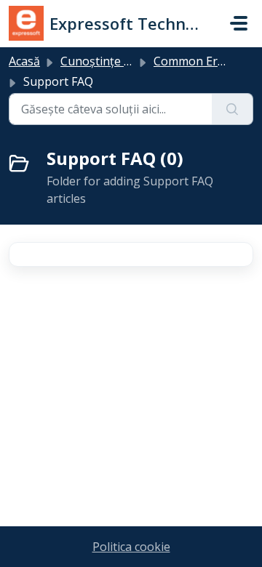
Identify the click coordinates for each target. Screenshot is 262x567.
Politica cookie (131, 547)
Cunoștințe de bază (113, 61)
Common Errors (197, 61)
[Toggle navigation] (238, 23)
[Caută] (232, 109)
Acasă (24, 61)
